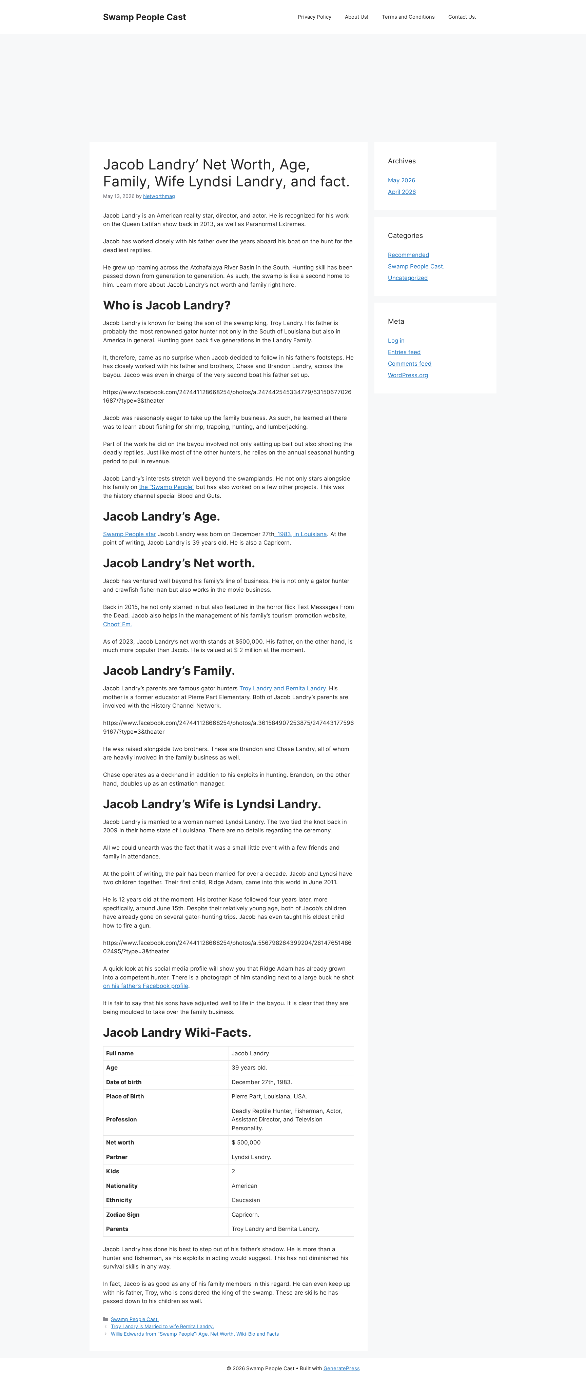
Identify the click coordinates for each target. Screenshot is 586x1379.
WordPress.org (408, 375)
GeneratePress (342, 1368)
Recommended (408, 254)
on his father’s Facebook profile (145, 985)
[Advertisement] (293, 84)
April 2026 (402, 191)
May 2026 (401, 180)
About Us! (356, 17)
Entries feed (404, 352)
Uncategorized (408, 278)
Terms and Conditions (408, 17)
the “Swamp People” (166, 487)
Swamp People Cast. (135, 1319)
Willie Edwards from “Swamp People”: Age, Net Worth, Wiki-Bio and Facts (195, 1334)
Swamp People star (129, 534)
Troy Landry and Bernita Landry (282, 688)
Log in (396, 340)
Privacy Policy (314, 17)
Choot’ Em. (117, 624)
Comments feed (410, 363)
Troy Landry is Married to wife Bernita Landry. (162, 1326)
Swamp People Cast (144, 17)
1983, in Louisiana (300, 534)
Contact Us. (462, 17)
